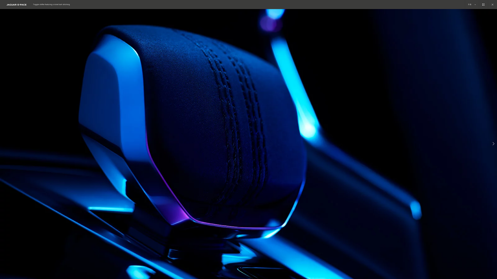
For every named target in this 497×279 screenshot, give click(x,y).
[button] (493, 144)
